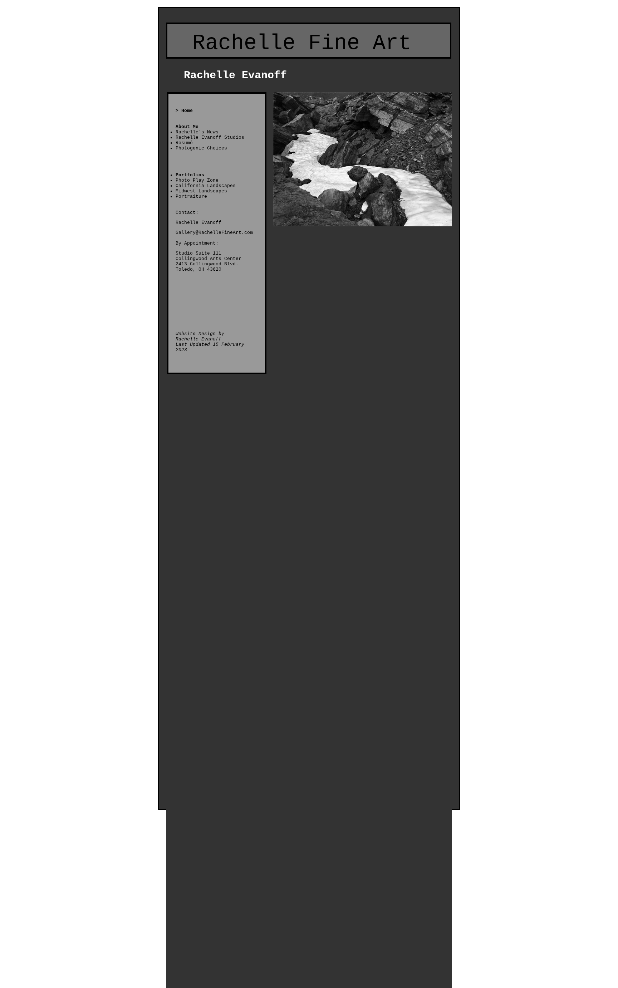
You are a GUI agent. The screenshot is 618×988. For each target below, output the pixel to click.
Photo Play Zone (197, 180)
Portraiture (191, 196)
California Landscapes (206, 185)
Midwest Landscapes (201, 191)
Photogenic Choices (201, 148)
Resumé (184, 143)
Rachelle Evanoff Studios (210, 137)
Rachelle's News (197, 132)
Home (187, 110)
